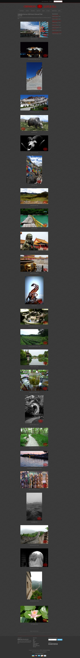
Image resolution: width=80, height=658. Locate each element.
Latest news (20, 637)
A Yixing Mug (54, 29)
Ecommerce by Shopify (46, 650)
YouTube (53, 644)
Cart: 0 (52, 1)
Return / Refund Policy (36, 645)
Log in (42, 1)
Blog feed (55, 644)
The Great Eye (54, 24)
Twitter (49, 644)
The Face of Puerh (55, 18)
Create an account (46, 1)
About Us (34, 641)
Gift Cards (34, 646)
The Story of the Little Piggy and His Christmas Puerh (57, 32)
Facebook (51, 644)
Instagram (57, 644)
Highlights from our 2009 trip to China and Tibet (56, 21)
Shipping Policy (35, 644)
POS (41, 650)
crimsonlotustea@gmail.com (39, 653)
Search (34, 642)
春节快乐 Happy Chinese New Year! (23, 639)
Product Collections (36, 643)
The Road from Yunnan (55, 15)
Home (34, 639)
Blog (33, 640)
